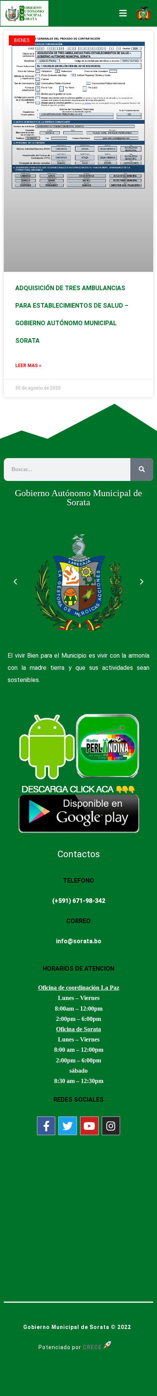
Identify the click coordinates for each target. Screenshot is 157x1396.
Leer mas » (28, 365)
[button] (15, 582)
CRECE (92, 1347)
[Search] (141, 469)
